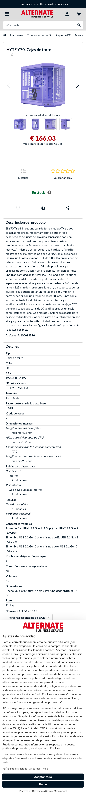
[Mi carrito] (79, 14)
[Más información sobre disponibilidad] (49, 192)
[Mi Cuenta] (67, 14)
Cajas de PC (63, 35)
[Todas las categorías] (7, 14)
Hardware (16, 35)
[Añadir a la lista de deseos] (18, 207)
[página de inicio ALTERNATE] (37, 13)
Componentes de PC (39, 35)
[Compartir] (67, 207)
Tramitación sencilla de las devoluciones (43, 4)
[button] (8, 85)
